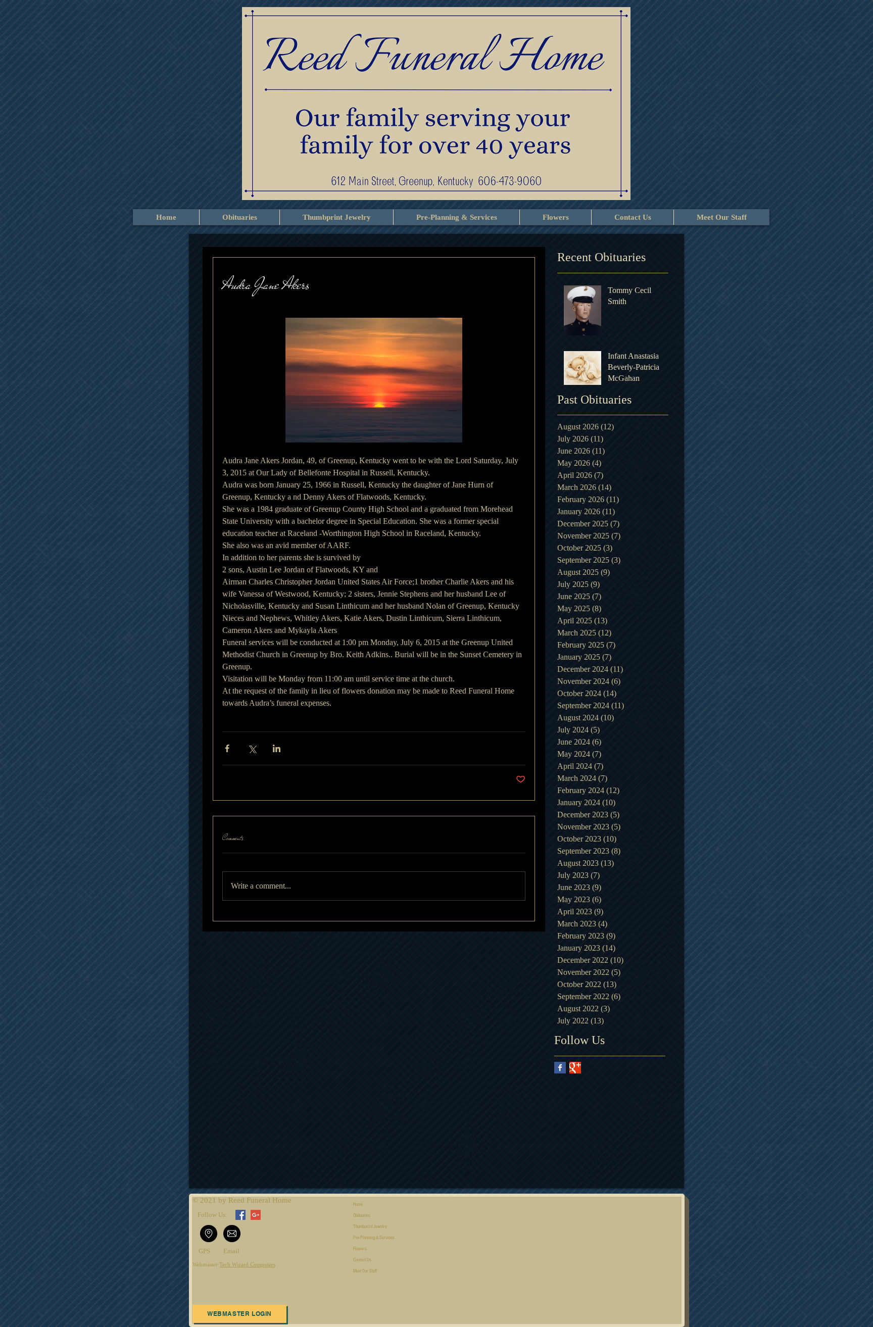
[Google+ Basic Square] (575, 1067)
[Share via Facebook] (227, 748)
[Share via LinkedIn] (276, 748)
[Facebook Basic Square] (560, 1067)
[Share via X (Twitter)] (252, 748)
